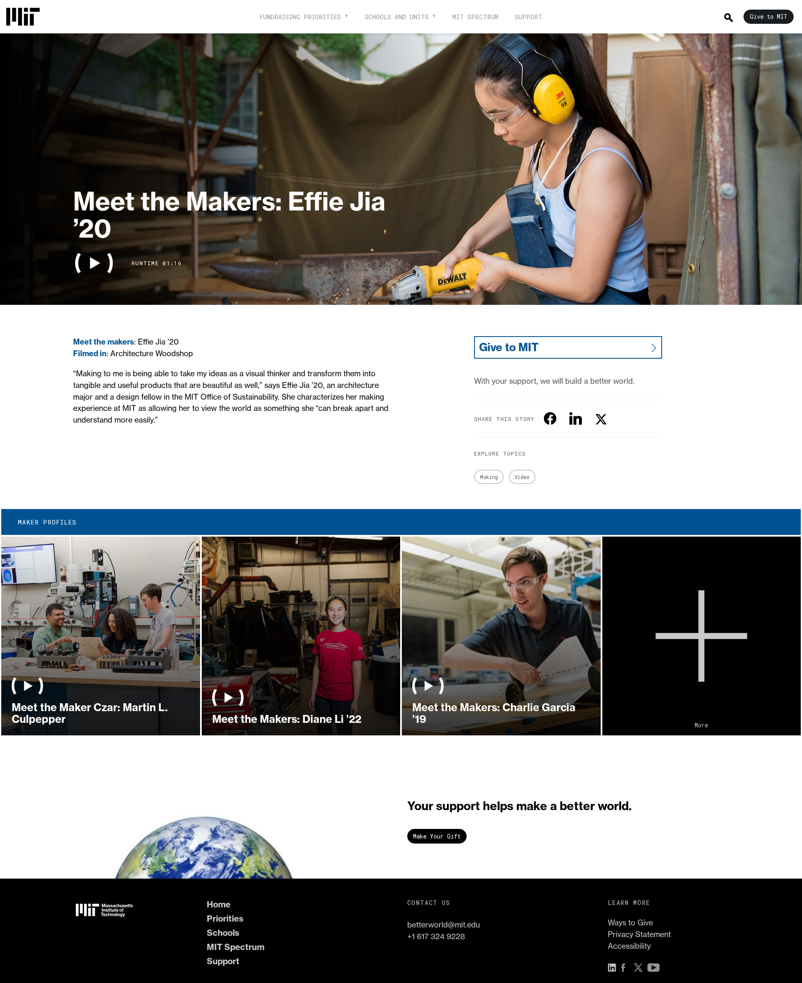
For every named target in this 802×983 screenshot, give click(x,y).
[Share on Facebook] (550, 418)
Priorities (225, 918)
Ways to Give (630, 922)
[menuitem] (27, 16)
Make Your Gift (437, 836)
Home (219, 904)
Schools (223, 932)
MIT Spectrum (235, 947)
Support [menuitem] (528, 17)
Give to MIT (508, 347)
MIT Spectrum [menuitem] (475, 17)
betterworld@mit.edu (443, 924)
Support (223, 961)
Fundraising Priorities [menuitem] (300, 17)
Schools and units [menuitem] (397, 17)
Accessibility (629, 945)
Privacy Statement (639, 934)
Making (489, 477)
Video (522, 477)
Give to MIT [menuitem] (768, 16)
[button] (94, 263)
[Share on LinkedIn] (575, 418)
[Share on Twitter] (601, 418)
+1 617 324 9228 (436, 936)
